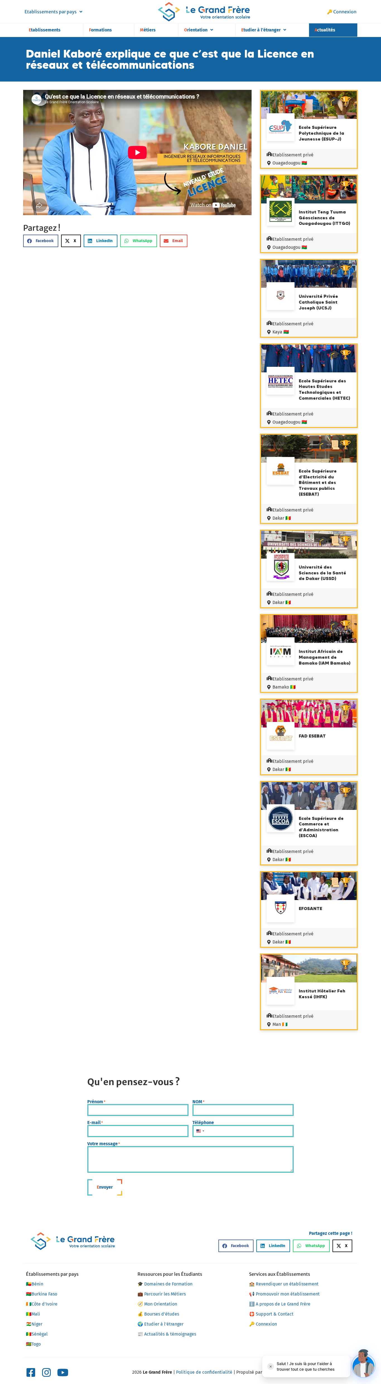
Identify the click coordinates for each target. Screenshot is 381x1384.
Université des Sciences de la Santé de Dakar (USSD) (322, 572)
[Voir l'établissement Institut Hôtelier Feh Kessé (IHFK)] (281, 991)
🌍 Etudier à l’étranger (161, 1324)
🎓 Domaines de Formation (165, 1284)
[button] (40, 241)
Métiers (148, 30)
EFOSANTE (310, 908)
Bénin (34, 1284)
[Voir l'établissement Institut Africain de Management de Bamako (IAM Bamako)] (281, 652)
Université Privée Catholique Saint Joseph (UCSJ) (318, 302)
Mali (33, 1314)
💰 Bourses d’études (158, 1314)
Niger (34, 1324)
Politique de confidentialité (204, 1372)
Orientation (196, 30)
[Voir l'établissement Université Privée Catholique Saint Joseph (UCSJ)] (281, 296)
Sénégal (37, 1334)
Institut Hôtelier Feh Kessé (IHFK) (322, 993)
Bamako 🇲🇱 (284, 687)
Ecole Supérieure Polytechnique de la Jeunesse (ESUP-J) (321, 133)
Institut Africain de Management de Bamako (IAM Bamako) (325, 657)
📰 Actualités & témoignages (167, 1334)
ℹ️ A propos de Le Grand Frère (279, 1304)
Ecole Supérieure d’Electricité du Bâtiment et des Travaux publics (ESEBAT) (318, 482)
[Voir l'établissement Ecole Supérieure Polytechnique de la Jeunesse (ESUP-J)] (281, 128)
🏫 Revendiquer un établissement (284, 1284)
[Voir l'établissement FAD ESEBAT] (281, 736)
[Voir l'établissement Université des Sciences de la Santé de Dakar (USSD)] (281, 567)
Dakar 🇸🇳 (282, 518)
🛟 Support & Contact (271, 1314)
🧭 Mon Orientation (157, 1304)
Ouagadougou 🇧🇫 (290, 163)
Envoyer (105, 1187)
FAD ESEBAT (312, 736)
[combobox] (200, 1131)
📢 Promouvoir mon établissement (284, 1294)
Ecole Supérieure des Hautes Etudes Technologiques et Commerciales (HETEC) (324, 389)
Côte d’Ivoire (41, 1304)
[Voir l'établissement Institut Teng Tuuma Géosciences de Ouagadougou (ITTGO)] (281, 212)
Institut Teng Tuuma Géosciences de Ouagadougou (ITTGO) (324, 217)
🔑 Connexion (341, 11)
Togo (33, 1344)
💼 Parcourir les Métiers (162, 1294)
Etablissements (45, 30)
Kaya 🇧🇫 (281, 332)
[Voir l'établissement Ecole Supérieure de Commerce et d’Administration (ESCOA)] (281, 819)
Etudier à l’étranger (261, 30)
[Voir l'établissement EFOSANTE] (281, 909)
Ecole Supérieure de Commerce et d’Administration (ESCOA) (321, 826)
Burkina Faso (41, 1294)
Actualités (325, 30)
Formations (100, 30)
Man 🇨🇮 (280, 1024)
